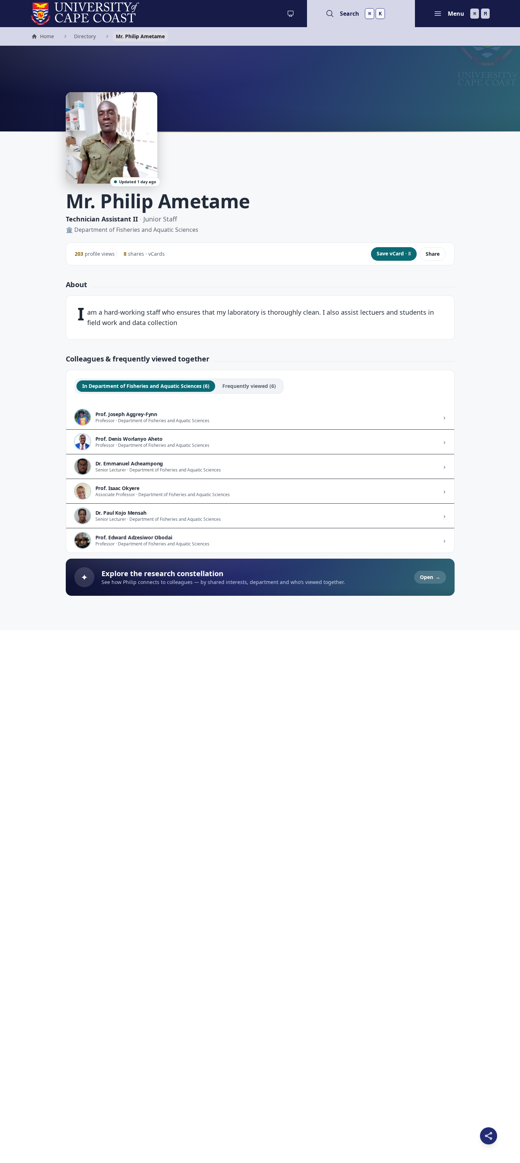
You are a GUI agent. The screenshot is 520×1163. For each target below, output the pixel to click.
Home (42, 37)
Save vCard (394, 253)
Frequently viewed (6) (249, 386)
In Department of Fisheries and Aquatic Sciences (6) (145, 386)
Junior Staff (160, 219)
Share (433, 253)
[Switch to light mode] (290, 13)
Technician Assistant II (102, 219)
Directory (85, 36)
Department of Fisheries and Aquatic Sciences (136, 230)
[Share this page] (488, 1135)
